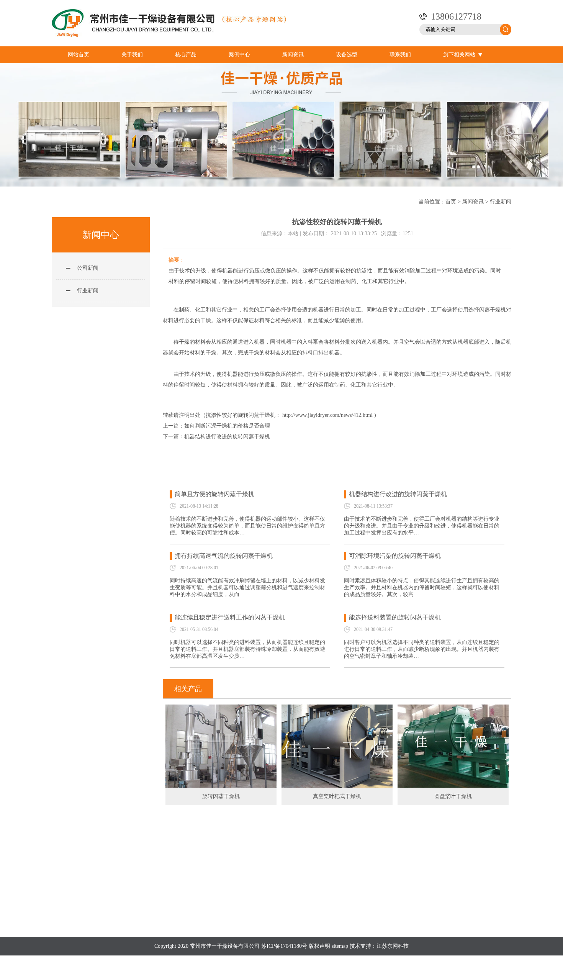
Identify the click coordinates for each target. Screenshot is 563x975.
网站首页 (78, 54)
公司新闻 (87, 268)
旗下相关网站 (459, 54)
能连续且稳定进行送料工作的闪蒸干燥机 (230, 617)
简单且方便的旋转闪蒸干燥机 (214, 494)
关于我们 (132, 54)
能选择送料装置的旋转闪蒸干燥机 (395, 617)
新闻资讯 (293, 54)
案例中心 (239, 54)
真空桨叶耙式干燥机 (337, 796)
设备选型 (346, 54)
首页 (450, 202)
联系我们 (400, 54)
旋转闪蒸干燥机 (221, 796)
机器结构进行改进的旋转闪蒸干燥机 (227, 436)
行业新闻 (500, 202)
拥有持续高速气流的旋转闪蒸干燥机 (224, 555)
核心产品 (185, 54)
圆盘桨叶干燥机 (453, 796)
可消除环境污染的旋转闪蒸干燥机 (395, 555)
